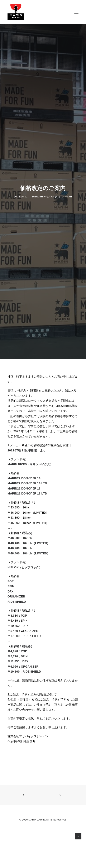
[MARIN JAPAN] (43, 12)
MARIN (39, 196)
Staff (68, 196)
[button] (76, 12)
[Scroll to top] (78, 836)
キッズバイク (50, 196)
